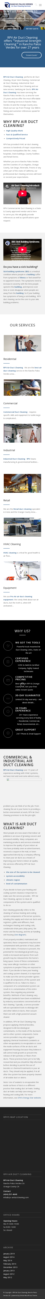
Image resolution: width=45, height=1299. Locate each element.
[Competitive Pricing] (8, 680)
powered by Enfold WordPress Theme (24, 1295)
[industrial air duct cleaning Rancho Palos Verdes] (22, 433)
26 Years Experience (23, 709)
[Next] (43, 17)
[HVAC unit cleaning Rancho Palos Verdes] (22, 527)
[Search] (34, 5)
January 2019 (9, 1253)
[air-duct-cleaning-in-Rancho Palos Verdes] (22, 343)
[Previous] (2, 17)
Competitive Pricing (23, 678)
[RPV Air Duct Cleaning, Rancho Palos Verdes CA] (18, 5)
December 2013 (10, 1267)
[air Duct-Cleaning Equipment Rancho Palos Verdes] (22, 570)
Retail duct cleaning (22, 509)
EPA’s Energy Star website (29, 1097)
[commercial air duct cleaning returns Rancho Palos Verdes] (22, 387)
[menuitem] (34, 5)
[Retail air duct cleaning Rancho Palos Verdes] (22, 483)
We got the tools (27, 642)
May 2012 (7, 1277)
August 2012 (8, 1274)
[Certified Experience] (8, 661)
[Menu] (40, 5)
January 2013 (9, 1270)
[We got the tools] (8, 646)
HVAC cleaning (9, 552)
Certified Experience (23, 659)
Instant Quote (32, 29)
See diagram (20, 934)
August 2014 (8, 1257)
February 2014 (9, 1264)
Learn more (12, 29)
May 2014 (7, 1260)
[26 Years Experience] (8, 711)
